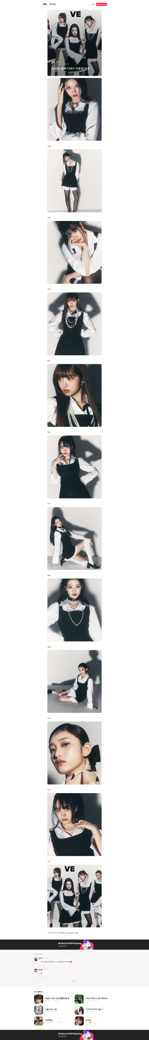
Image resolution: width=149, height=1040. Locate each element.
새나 (87, 1011)
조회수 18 (92, 1011)
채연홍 (47, 1011)
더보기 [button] (74, 981)
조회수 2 (56, 1000)
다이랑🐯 (88, 1022)
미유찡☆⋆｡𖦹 (49, 1000)
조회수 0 (95, 1022)
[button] (93, 4)
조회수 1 (52, 1011)
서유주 (88, 1000)
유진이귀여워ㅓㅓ (50, 1022)
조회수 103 (94, 1000)
